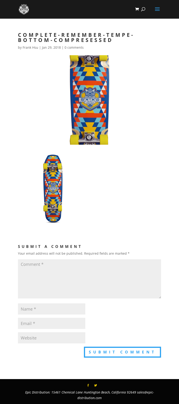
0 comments (74, 47)
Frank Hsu (30, 47)
